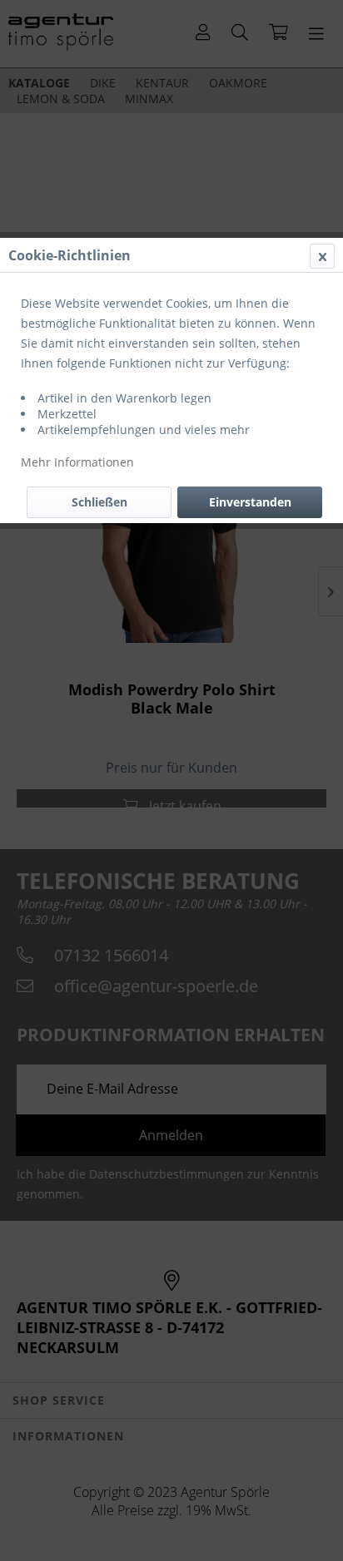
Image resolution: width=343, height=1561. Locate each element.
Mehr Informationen (77, 462)
